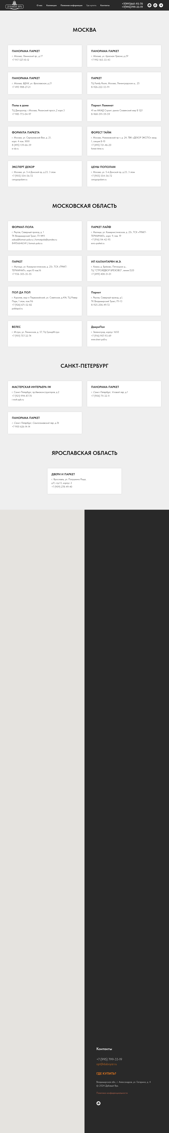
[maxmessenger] (155, 5)
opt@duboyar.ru (106, 1064)
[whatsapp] (149, 5)
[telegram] (161, 5)
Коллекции (51, 5)
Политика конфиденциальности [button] (112, 1093)
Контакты (105, 5)
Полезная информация (71, 5)
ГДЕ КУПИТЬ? (106, 1073)
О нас (39, 5)
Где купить (91, 5)
